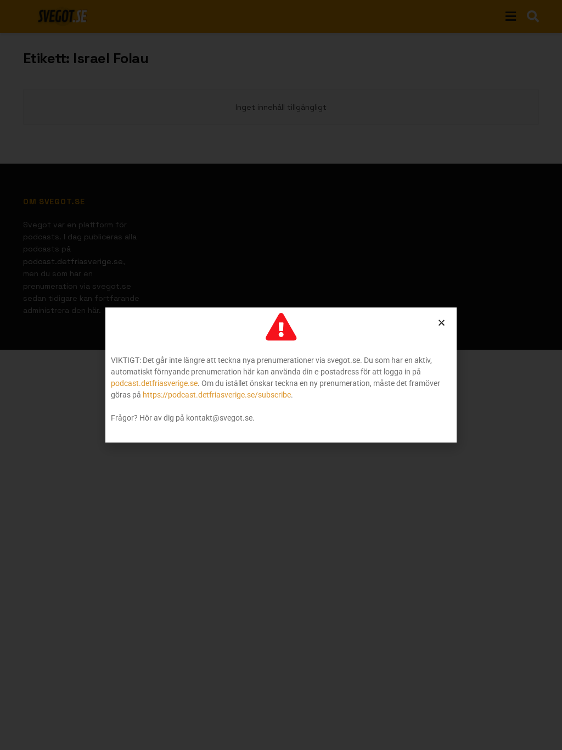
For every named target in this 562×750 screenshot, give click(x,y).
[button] (441, 322)
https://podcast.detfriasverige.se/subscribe (217, 394)
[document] (281, 375)
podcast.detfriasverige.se (154, 383)
